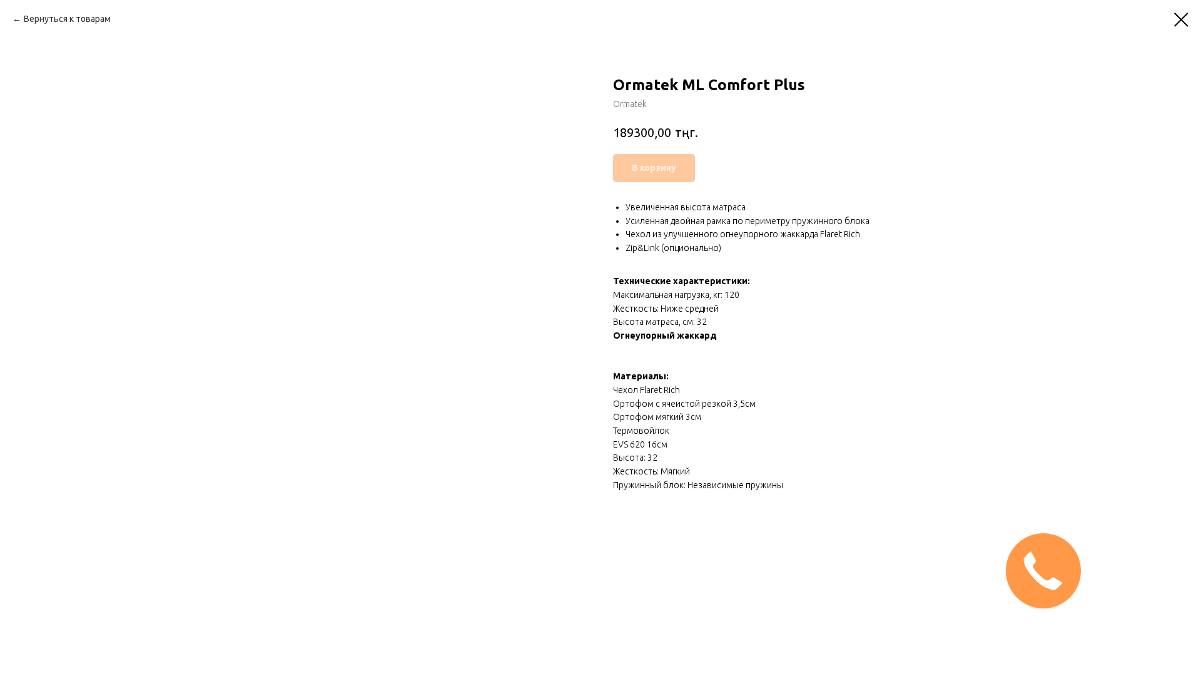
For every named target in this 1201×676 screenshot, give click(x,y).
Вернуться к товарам (67, 19)
